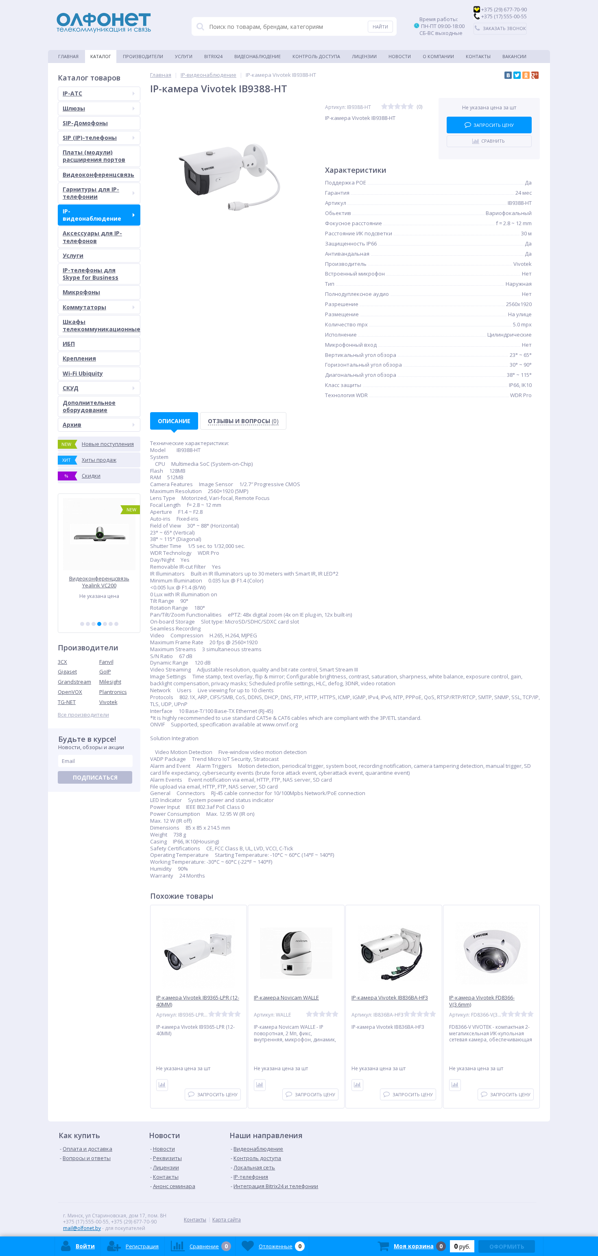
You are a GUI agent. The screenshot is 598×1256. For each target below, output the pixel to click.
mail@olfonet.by (82, 1228)
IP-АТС (72, 93)
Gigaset (67, 671)
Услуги (183, 56)
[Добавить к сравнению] (162, 1085)
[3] (94, 624)
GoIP (105, 671)
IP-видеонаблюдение (92, 214)
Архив (72, 424)
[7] (116, 624)
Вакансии (514, 56)
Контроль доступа (316, 56)
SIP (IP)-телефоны (90, 137)
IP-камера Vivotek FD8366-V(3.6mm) (482, 1001)
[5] (105, 624)
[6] (111, 624)
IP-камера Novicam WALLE (286, 997)
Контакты (478, 56)
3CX (62, 661)
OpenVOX (70, 691)
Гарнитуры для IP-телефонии (91, 192)
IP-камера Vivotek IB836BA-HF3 (389, 997)
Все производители (83, 714)
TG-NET (67, 702)
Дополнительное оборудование (89, 406)
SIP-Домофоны (85, 123)
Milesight (110, 681)
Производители (143, 56)
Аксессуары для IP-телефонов (92, 236)
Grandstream (74, 681)
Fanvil (106, 661)
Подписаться (95, 777)
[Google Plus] (535, 75)
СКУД (71, 388)
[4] (99, 624)
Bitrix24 (213, 56)
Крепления (79, 358)
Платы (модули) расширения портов (94, 155)
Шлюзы (74, 108)
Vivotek (108, 702)
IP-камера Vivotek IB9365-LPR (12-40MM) (197, 1001)
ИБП (69, 344)
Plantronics (113, 691)
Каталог (100, 56)
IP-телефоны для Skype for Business (90, 273)
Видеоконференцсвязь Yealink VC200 (99, 582)
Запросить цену (494, 125)
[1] (82, 624)
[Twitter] (517, 75)
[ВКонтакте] (508, 75)
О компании (438, 56)
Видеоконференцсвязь (98, 174)
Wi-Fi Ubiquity (83, 373)
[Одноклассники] (526, 75)
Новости (399, 56)
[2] (88, 624)
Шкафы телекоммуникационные (101, 325)
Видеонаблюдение (257, 56)
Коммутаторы (84, 307)
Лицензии (364, 56)
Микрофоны (81, 292)
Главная (68, 56)
